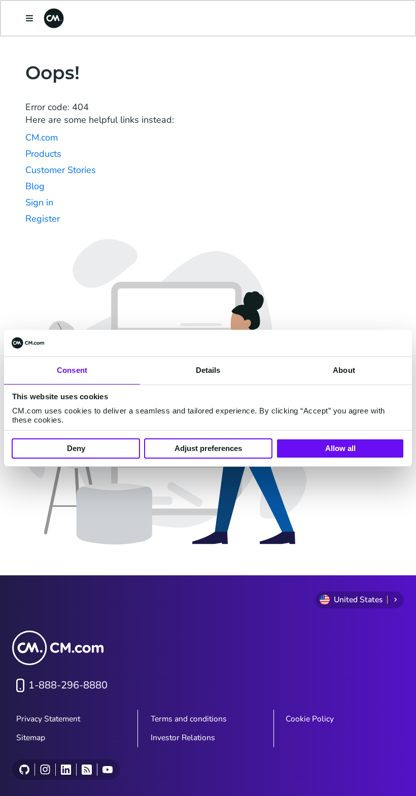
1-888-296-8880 (68, 685)
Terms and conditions (189, 718)
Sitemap (30, 737)
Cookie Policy (310, 718)
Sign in (39, 202)
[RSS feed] (86, 770)
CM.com (41, 137)
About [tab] (344, 370)
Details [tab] (208, 370)
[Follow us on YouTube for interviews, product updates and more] (107, 770)
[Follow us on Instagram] (44, 770)
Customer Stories (60, 170)
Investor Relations (183, 737)
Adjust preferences (208, 448)
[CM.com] (54, 18)
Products (43, 154)
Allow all (340, 448)
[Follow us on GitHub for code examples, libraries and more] (24, 770)
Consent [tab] (72, 370)
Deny (76, 448)
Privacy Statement (48, 718)
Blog (35, 186)
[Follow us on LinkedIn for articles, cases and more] (65, 770)
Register (42, 219)
